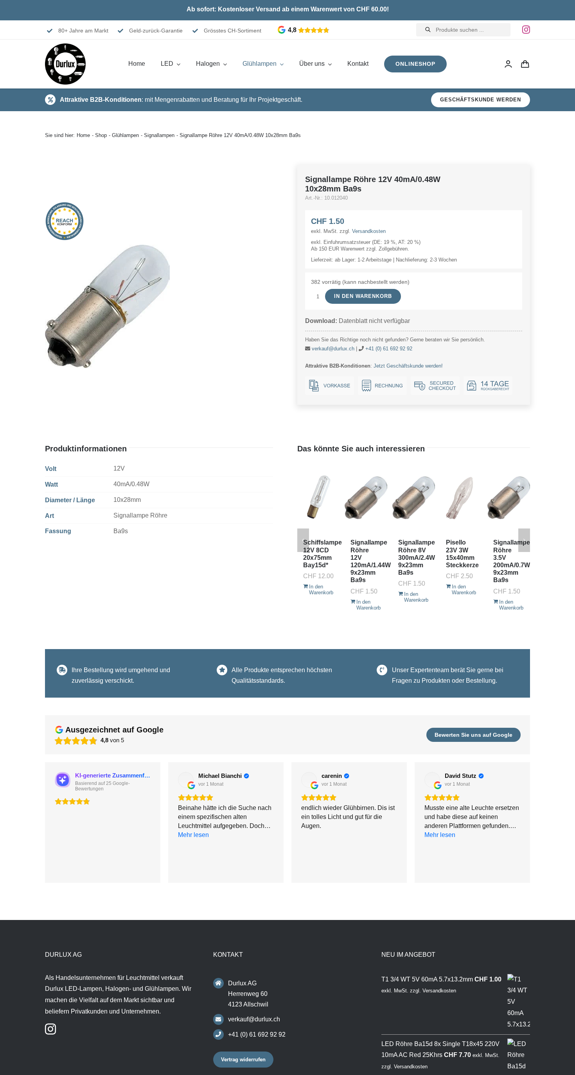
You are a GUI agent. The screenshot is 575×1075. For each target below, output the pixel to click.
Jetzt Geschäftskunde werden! (408, 366)
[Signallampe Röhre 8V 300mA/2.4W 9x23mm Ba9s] (413, 497)
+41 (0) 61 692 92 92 (388, 349)
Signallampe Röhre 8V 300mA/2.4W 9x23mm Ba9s (416, 557)
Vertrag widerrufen (243, 1062)
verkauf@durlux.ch (333, 349)
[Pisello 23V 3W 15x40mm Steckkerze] (461, 497)
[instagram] (526, 30)
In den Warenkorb (363, 296)
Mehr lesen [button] (439, 871)
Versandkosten (369, 231)
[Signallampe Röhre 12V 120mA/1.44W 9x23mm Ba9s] (366, 497)
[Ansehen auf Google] (186, 780)
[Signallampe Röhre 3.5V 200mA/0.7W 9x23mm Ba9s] (508, 497)
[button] (45, 823)
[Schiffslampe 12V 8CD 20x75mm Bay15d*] (318, 497)
